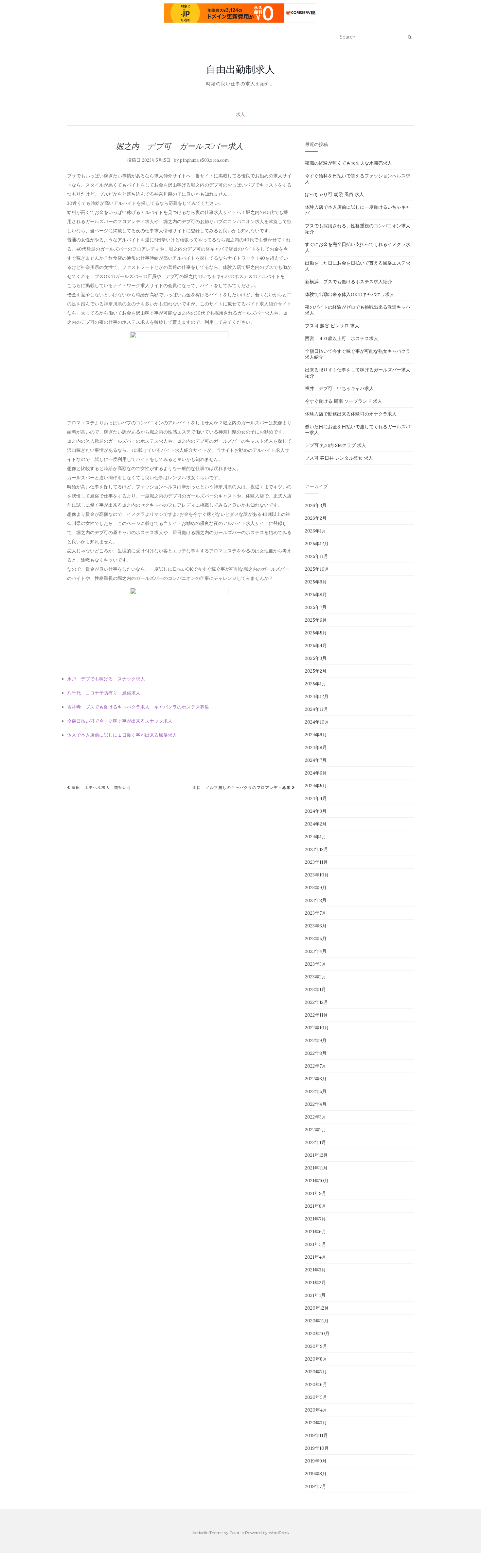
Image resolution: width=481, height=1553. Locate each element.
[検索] (409, 37)
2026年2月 (316, 518)
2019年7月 (315, 1486)
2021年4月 (315, 1257)
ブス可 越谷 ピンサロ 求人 (332, 326)
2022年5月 (316, 1091)
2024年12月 (317, 696)
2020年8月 (316, 1359)
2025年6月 (316, 620)
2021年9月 (315, 1193)
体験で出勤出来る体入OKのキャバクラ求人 (349, 294)
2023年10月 (317, 875)
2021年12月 (316, 1155)
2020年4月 (316, 1410)
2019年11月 (316, 1435)
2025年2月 (316, 671)
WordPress (279, 1532)
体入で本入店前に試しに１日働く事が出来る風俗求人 (122, 735)
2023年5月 (316, 938)
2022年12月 (316, 1002)
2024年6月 (316, 773)
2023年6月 (316, 926)
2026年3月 (316, 505)
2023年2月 (315, 977)
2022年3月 (315, 1117)
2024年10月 (317, 722)
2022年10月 (317, 1028)
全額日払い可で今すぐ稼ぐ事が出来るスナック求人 (119, 721)
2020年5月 (316, 1397)
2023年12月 (316, 849)
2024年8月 (316, 747)
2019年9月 (316, 1461)
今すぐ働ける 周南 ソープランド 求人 (343, 401)
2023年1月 (315, 989)
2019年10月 (317, 1448)
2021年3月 (315, 1270)
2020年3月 (316, 1423)
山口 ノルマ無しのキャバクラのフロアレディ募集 (242, 787)
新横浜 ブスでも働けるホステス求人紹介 (348, 282)
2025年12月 (317, 544)
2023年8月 (316, 900)
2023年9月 (316, 888)
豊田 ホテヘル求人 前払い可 (100, 787)
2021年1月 (315, 1295)
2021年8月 (315, 1206)
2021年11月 (316, 1168)
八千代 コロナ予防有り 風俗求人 (103, 693)
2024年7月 (316, 760)
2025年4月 (316, 645)
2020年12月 (317, 1308)
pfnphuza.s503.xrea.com (204, 160)
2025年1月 (315, 684)
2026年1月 (315, 531)
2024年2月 (316, 824)
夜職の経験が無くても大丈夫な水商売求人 (348, 163)
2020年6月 (316, 1384)
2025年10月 (317, 569)
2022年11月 (316, 1015)
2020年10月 (317, 1333)
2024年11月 (316, 709)
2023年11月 (316, 862)
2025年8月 (316, 594)
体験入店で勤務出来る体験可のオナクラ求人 (351, 414)
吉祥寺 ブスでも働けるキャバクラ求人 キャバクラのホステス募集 (138, 707)
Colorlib (236, 1532)
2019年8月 (316, 1474)
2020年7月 (316, 1372)
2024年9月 (316, 735)
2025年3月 (316, 658)
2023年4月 (316, 951)
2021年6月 (315, 1231)
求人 (240, 114)
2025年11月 (316, 556)
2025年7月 (316, 607)
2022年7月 (315, 1066)
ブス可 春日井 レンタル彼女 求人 (339, 458)
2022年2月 (315, 1130)
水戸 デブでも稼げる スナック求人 (106, 679)
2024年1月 (315, 837)
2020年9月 (316, 1346)
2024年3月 (316, 811)
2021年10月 (317, 1181)
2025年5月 (316, 633)
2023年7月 (315, 913)
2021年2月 (315, 1282)
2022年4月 (316, 1104)
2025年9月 (316, 582)
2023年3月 (315, 964)
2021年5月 (315, 1244)
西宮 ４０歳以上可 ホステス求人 (341, 338)
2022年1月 (315, 1142)
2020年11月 (317, 1321)
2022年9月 (316, 1040)
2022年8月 (316, 1053)
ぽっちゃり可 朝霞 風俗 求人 (334, 194)
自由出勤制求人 (240, 69)
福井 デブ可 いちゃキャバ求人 (339, 388)
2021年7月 (315, 1219)
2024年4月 (316, 798)
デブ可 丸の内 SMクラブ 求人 (335, 445)
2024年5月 (316, 786)
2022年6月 (316, 1079)
